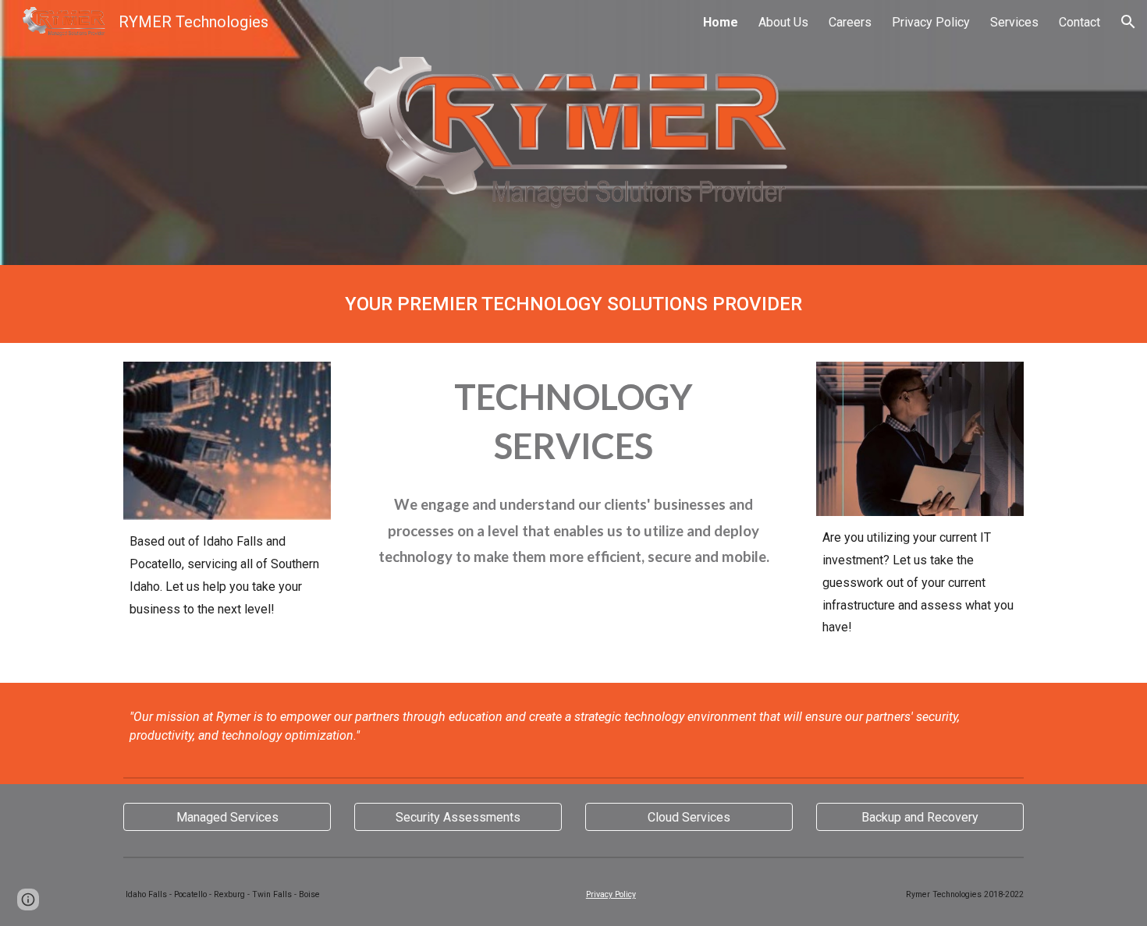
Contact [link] (1079, 22)
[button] (1128, 22)
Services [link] (1014, 22)
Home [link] (720, 22)
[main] (573, 304)
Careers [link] (850, 22)
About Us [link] (783, 22)
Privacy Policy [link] (931, 22)
